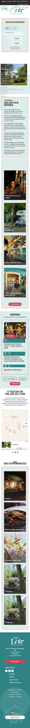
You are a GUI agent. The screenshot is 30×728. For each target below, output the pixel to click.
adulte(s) (17, 38)
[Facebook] (6, 671)
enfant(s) (17, 43)
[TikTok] (9, 671)
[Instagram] (12, 671)
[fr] (27, 7)
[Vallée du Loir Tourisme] (17, 10)
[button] (27, 7)
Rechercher (15, 48)
